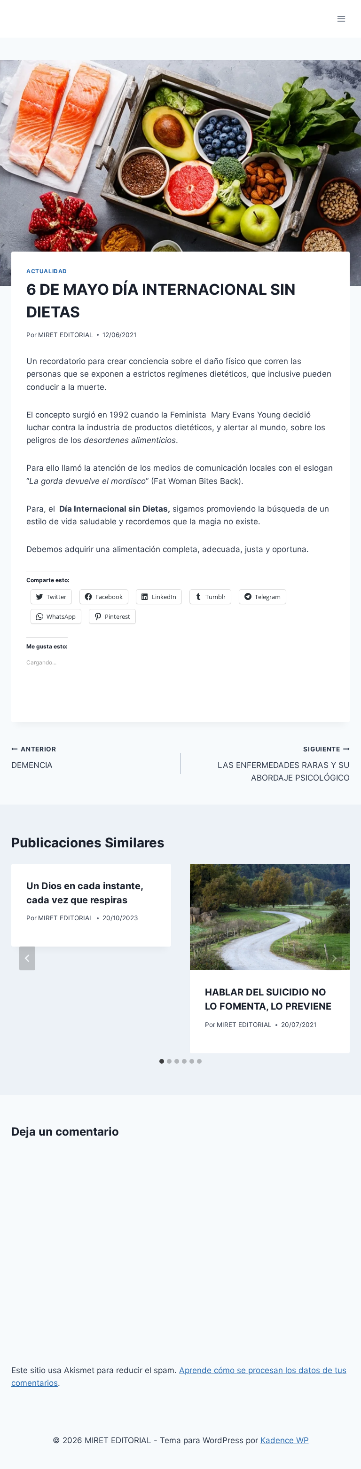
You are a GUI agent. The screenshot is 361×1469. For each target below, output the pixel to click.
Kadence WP (284, 1440)
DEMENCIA (33, 757)
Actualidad (46, 271)
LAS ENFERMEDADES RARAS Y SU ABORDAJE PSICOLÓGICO (284, 764)
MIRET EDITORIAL (65, 335)
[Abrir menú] (341, 18)
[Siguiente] (334, 959)
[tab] (161, 1061)
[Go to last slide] (27, 959)
